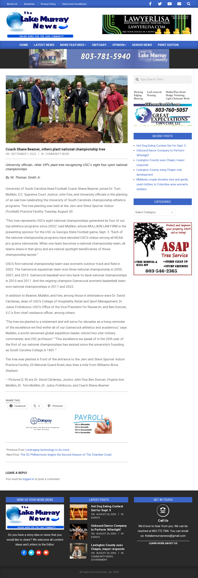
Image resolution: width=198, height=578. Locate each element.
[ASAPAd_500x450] (163, 225)
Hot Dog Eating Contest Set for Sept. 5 (161, 145)
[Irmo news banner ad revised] (146, 16)
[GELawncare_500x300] (163, 92)
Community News (57, 153)
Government (99, 559)
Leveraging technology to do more (47, 450)
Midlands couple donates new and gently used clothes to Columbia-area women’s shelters (162, 184)
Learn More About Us (163, 543)
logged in (28, 479)
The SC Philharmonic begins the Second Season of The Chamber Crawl (65, 454)
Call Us (163, 520)
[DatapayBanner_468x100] (66, 417)
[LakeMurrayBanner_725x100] (99, 50)
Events (95, 517)
